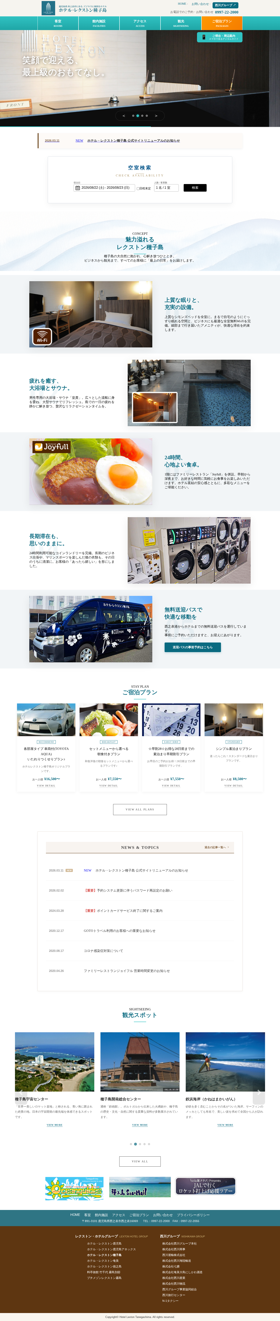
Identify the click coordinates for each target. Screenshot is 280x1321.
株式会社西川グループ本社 (179, 1243)
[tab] (131, 1144)
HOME (182, 3)
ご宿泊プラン (222, 23)
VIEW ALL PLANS (140, 809)
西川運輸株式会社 (173, 1255)
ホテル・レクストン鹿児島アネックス (111, 1249)
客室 (58, 23)
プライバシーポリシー (193, 1215)
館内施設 (99, 23)
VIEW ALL (140, 1161)
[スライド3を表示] (142, 115)
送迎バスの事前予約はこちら (193, 647)
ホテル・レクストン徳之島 (104, 1266)
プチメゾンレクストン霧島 (104, 1277)
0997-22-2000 (226, 12)
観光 (181, 23)
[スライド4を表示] (147, 116)
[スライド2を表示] (138, 116)
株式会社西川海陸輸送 (176, 1260)
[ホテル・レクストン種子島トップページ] (75, 8)
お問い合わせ (200, 4)
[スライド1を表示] (133, 116)
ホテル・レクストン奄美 (103, 1260)
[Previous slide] (21, 1092)
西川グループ (225, 5)
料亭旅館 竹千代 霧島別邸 (103, 1272)
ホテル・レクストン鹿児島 (104, 1243)
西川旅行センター (173, 1295)
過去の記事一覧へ (215, 847)
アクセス (140, 23)
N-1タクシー (170, 1300)
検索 (195, 187)
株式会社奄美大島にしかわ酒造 (182, 1272)
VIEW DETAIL (46, 785)
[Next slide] (259, 1092)
